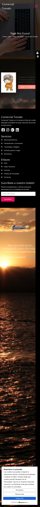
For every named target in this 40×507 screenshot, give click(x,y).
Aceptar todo (19, 498)
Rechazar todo (19, 494)
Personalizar (19, 490)
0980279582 (30, 257)
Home (4, 37)
